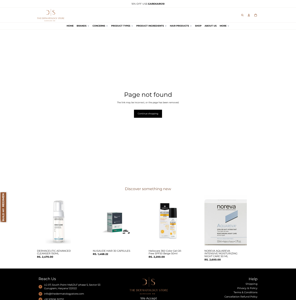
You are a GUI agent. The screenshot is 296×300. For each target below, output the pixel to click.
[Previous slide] (209, 221)
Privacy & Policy (247, 288)
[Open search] (242, 15)
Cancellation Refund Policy (240, 296)
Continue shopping (148, 113)
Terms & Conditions (245, 292)
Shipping (251, 283)
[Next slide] (242, 221)
